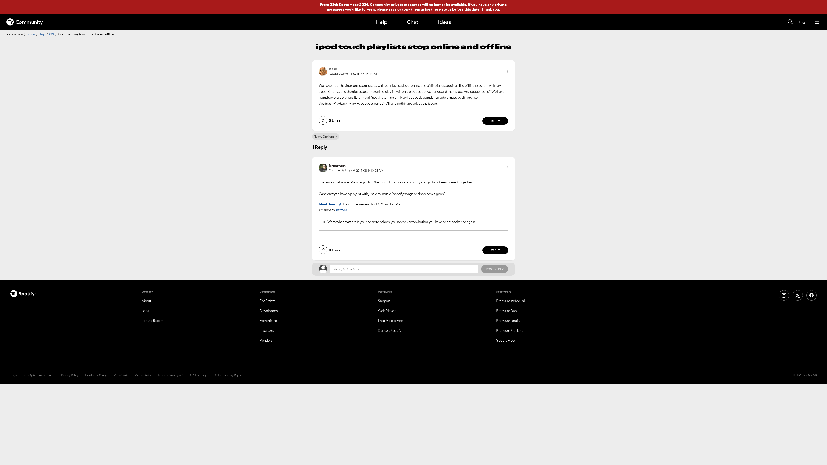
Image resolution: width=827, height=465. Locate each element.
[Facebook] (811, 295)
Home (30, 34)
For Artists (267, 300)
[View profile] (323, 71)
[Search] (790, 22)
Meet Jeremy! (330, 204)
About (146, 300)
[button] (507, 71)
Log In (803, 22)
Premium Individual (510, 300)
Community (29, 22)
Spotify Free (505, 340)
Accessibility (143, 375)
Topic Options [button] (324, 136)
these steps (441, 9)
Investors (267, 330)
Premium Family (508, 320)
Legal (13, 375)
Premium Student (509, 330)
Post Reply (495, 269)
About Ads (121, 375)
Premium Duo (506, 310)
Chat (412, 22)
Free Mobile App (390, 320)
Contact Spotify (390, 330)
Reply (495, 121)
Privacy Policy (69, 375)
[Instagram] (784, 295)
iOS (51, 34)
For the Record (153, 320)
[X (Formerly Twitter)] (798, 295)
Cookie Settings (96, 375)
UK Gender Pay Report (228, 375)
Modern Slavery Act (170, 375)
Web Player (386, 310)
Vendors (266, 340)
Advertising (268, 320)
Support (384, 300)
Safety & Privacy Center (39, 375)
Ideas (444, 22)
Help (381, 22)
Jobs (145, 310)
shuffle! (340, 210)
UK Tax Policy (198, 375)
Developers (269, 310)
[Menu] (817, 22)
